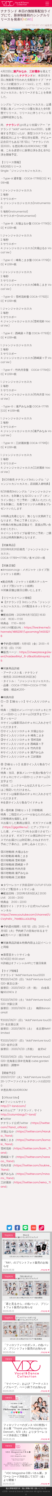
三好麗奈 (34, 71)
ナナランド (26, 75)
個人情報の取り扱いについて (34, 1488)
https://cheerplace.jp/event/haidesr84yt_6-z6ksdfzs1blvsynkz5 (26, 656)
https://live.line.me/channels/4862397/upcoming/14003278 (26, 632)
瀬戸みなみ (20, 71)
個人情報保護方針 (13, 1488)
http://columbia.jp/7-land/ (18, 1114)
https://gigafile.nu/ (15, 827)
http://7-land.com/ (13, 1106)
